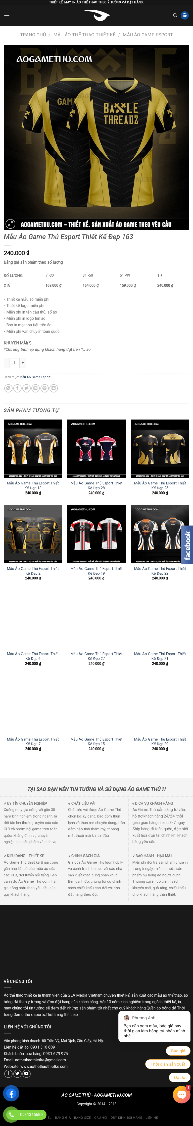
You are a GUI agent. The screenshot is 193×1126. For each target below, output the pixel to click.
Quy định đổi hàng (126, 1117)
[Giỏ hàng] (185, 15)
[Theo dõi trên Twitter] (17, 1074)
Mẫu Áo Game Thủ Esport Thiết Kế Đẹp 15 (96, 741)
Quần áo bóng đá (161, 1008)
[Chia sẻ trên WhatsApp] (8, 388)
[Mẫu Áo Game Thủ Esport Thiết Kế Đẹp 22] (160, 534)
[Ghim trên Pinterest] (44, 388)
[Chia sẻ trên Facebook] (17, 388)
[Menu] (7, 15)
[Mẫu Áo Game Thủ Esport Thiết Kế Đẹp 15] (96, 705)
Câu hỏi (100, 1117)
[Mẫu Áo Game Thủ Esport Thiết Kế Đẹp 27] (96, 619)
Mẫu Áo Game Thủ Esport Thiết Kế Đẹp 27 (96, 656)
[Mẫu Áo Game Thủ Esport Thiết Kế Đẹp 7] (33, 705)
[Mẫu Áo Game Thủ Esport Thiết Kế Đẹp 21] (160, 619)
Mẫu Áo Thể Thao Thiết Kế (84, 34)
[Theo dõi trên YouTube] (26, 1074)
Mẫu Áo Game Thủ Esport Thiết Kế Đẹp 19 (96, 571)
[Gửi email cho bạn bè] (35, 388)
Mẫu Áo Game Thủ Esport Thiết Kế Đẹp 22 (160, 571)
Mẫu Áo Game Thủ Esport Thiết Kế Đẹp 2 (33, 571)
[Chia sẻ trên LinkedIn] (54, 388)
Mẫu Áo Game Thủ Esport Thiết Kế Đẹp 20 (160, 741)
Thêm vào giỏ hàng (55, 362)
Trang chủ (33, 34)
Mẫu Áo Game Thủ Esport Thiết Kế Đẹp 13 (33, 485)
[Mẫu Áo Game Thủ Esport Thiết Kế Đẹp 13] (33, 449)
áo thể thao (172, 995)
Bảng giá (63, 1117)
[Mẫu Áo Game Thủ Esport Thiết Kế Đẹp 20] (160, 705)
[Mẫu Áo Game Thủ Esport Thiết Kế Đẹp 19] (96, 534)
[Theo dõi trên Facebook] (8, 1074)
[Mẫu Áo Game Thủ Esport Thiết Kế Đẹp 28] (96, 449)
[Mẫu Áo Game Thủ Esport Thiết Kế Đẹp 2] (33, 534)
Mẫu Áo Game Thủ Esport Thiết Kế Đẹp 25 (160, 485)
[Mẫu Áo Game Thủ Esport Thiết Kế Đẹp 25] (160, 449)
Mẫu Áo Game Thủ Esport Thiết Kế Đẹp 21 (160, 656)
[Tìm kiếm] (175, 15)
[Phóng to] (10, 224)
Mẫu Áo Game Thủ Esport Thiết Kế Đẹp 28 (96, 485)
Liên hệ (152, 1117)
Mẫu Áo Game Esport (148, 34)
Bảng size (82, 1117)
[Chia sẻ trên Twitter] (26, 388)
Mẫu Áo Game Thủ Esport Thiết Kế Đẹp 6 (33, 656)
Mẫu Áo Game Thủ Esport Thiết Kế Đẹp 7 (33, 741)
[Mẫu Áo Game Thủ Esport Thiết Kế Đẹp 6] (33, 619)
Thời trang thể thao (62, 1014)
